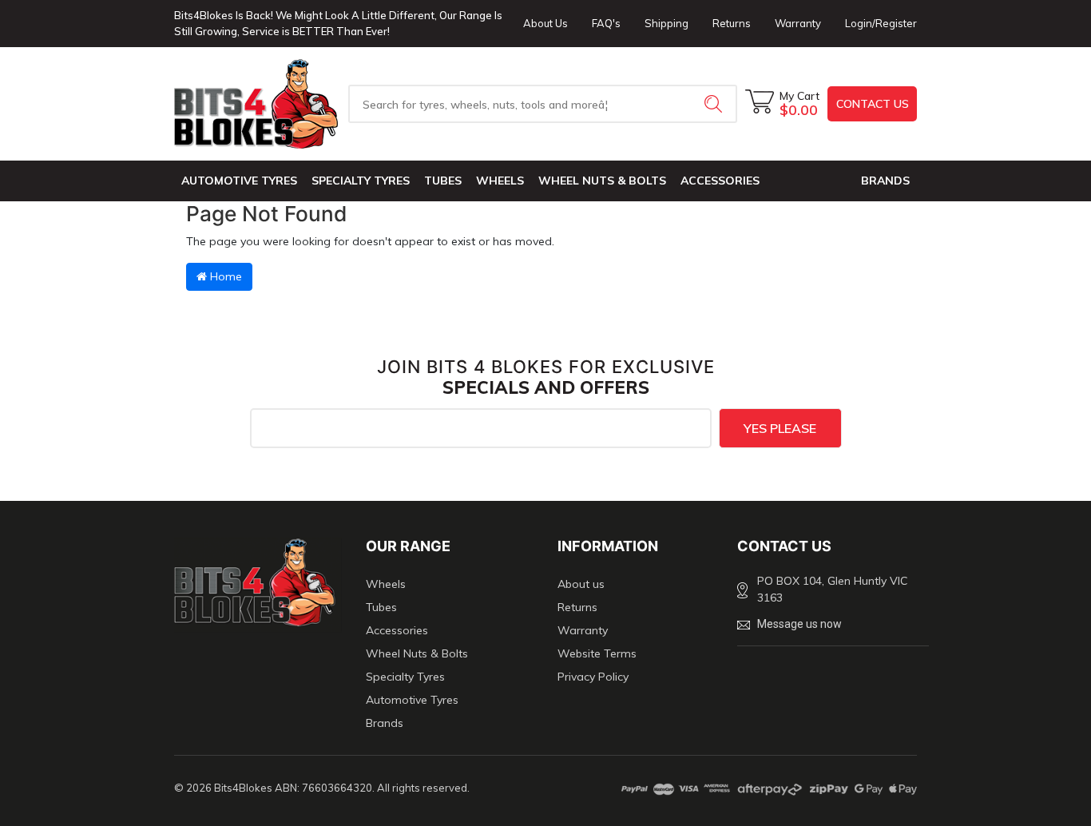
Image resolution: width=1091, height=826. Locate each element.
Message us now (799, 624)
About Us (545, 23)
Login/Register (881, 23)
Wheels (500, 180)
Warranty (798, 23)
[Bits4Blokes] (258, 104)
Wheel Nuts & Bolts (602, 180)
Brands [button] (885, 180)
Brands (384, 723)
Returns (731, 23)
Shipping (666, 23)
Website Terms (597, 653)
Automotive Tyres (239, 180)
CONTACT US (872, 104)
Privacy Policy (593, 676)
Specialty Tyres (360, 180)
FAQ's (606, 23)
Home (224, 276)
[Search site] (715, 103)
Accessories (720, 180)
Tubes (443, 180)
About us (581, 584)
